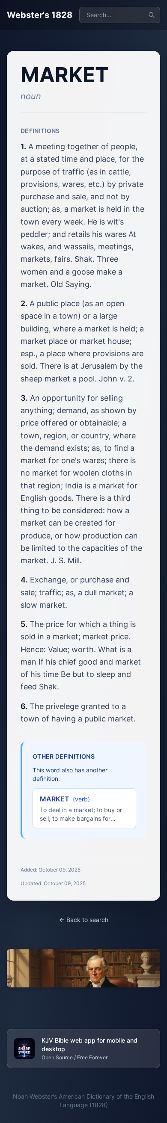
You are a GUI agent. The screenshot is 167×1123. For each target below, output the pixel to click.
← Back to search (83, 919)
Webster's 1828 (39, 15)
